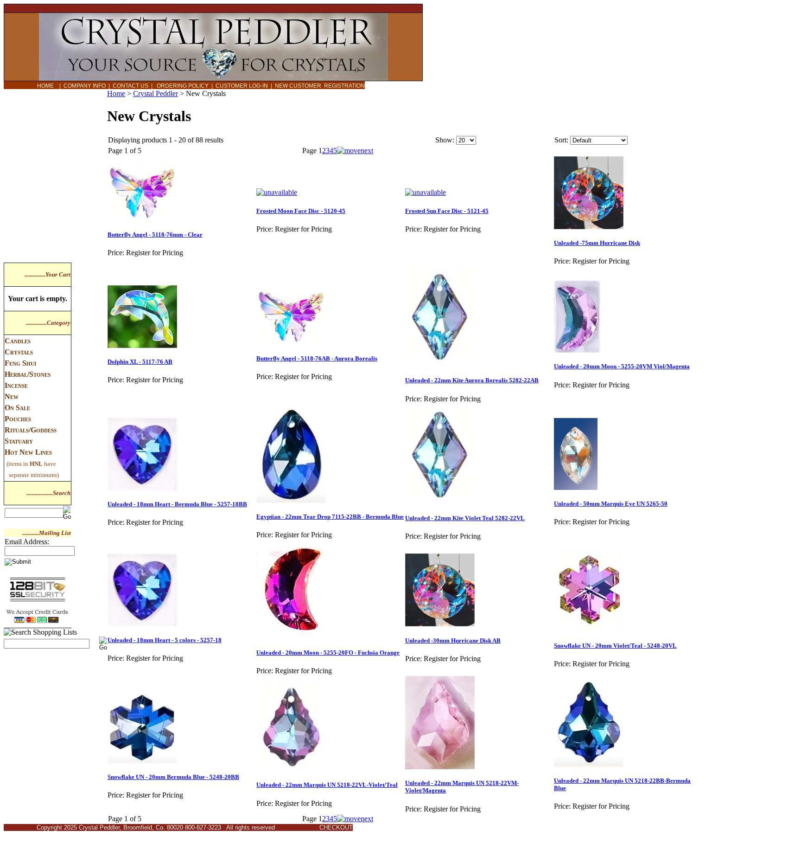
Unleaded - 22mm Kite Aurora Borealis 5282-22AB (472, 380)
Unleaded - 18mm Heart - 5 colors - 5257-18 (165, 640)
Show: (444, 140)
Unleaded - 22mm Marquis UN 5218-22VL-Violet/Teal (327, 784)
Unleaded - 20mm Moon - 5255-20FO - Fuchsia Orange (328, 652)
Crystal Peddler (155, 93)
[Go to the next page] (355, 150)
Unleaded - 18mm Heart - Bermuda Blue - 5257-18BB (177, 504)
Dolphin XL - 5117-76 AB (140, 361)
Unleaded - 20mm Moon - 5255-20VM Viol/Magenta (622, 366)
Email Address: (27, 542)
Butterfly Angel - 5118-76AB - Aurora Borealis (316, 358)
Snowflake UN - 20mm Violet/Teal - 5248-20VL (615, 645)
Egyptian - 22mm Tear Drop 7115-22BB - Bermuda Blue (330, 516)
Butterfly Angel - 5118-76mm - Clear (155, 234)
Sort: (561, 140)
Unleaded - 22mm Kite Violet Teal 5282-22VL (465, 518)
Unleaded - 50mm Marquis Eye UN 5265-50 (611, 503)
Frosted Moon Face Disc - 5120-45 (300, 210)
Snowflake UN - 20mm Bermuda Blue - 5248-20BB (173, 776)
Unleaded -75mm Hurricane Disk (597, 242)
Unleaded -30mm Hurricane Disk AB (453, 640)
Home (116, 93)
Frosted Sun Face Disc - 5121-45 (447, 210)
